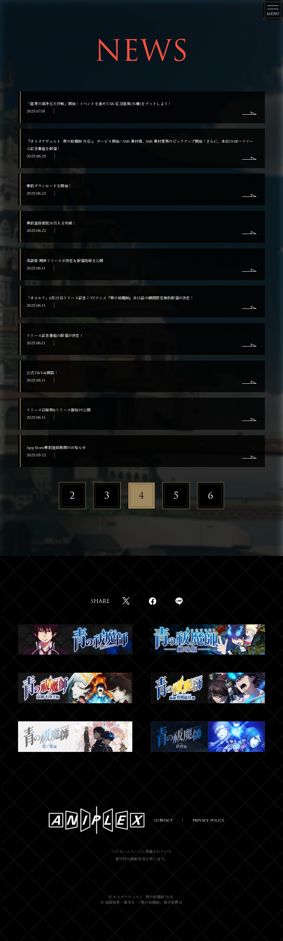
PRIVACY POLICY (209, 820)
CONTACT (163, 820)
